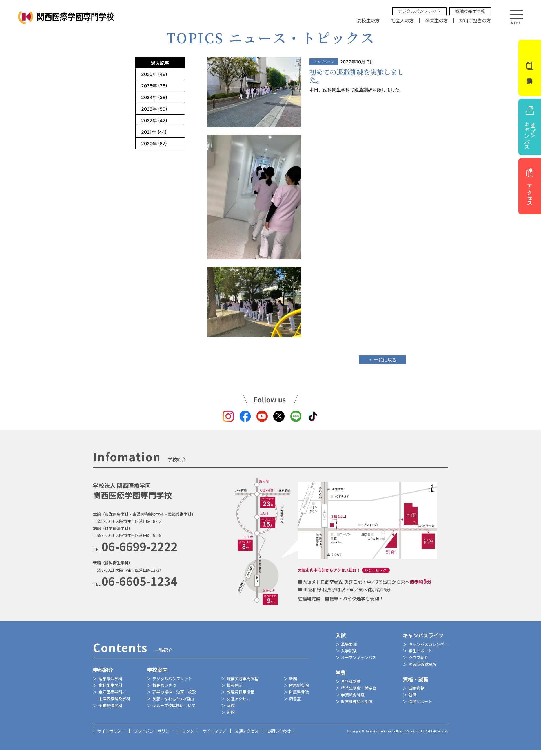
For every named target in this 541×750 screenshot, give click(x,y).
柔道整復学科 (110, 705)
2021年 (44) (154, 132)
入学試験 (349, 650)
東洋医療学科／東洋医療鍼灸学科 (114, 695)
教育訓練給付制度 (357, 701)
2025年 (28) (154, 86)
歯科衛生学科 (110, 685)
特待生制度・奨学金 (358, 688)
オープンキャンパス (358, 657)
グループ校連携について (174, 705)
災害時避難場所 (422, 664)
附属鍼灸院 (299, 685)
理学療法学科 (110, 678)
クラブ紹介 (418, 657)
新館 (293, 678)
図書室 (295, 698)
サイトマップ (214, 731)
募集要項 (349, 644)
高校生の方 (368, 20)
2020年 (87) (154, 143)
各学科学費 (351, 681)
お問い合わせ (279, 731)
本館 (231, 705)
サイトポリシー (111, 731)
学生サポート (420, 650)
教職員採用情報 (470, 11)
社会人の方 (402, 20)
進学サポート (420, 701)
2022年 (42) (154, 120)
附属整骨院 (299, 692)
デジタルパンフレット (419, 11)
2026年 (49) (154, 74)
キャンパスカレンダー (428, 644)
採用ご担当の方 (475, 20)
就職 (412, 695)
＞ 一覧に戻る (382, 360)
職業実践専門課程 (242, 678)
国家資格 (416, 688)
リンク (188, 731)
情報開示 (235, 685)
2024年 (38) (154, 97)
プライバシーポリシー (153, 731)
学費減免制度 (353, 695)
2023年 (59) (154, 109)
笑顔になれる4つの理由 (173, 698)
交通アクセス (238, 698)
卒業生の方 (436, 20)
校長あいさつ (164, 685)
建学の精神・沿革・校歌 (174, 692)
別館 (231, 712)
